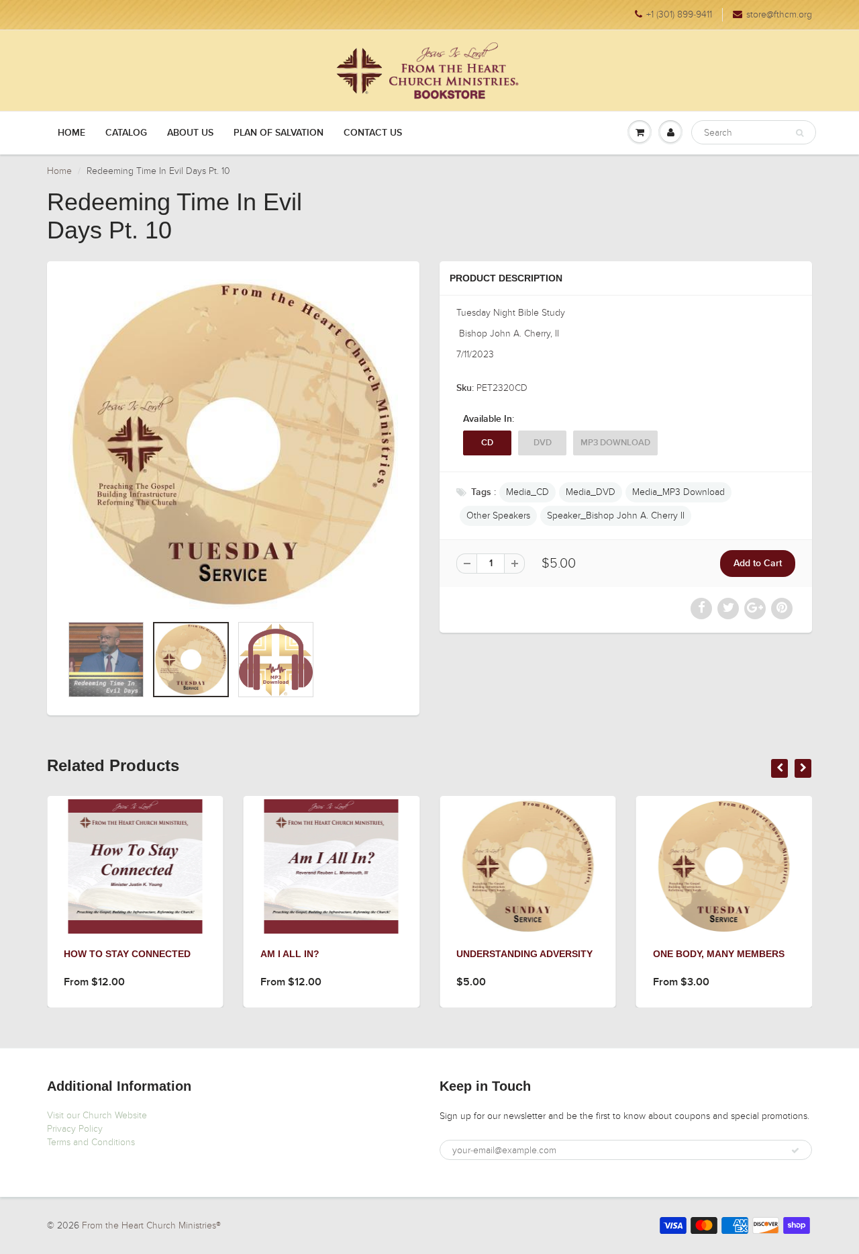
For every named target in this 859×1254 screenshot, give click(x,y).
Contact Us (373, 133)
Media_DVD (590, 492)
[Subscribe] (795, 1150)
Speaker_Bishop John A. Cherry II (616, 515)
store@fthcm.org (779, 14)
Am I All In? (289, 953)
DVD (543, 443)
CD (487, 443)
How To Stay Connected (127, 953)
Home (71, 133)
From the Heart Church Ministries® (151, 1225)
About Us (190, 133)
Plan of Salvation (278, 133)
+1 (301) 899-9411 (679, 14)
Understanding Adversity (524, 953)
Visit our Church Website (97, 1115)
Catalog (126, 133)
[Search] (799, 133)
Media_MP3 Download (678, 492)
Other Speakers (498, 515)
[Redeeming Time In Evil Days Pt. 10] (233, 444)
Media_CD (527, 492)
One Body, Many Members (719, 953)
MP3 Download (615, 443)
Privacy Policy (75, 1128)
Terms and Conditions (91, 1142)
